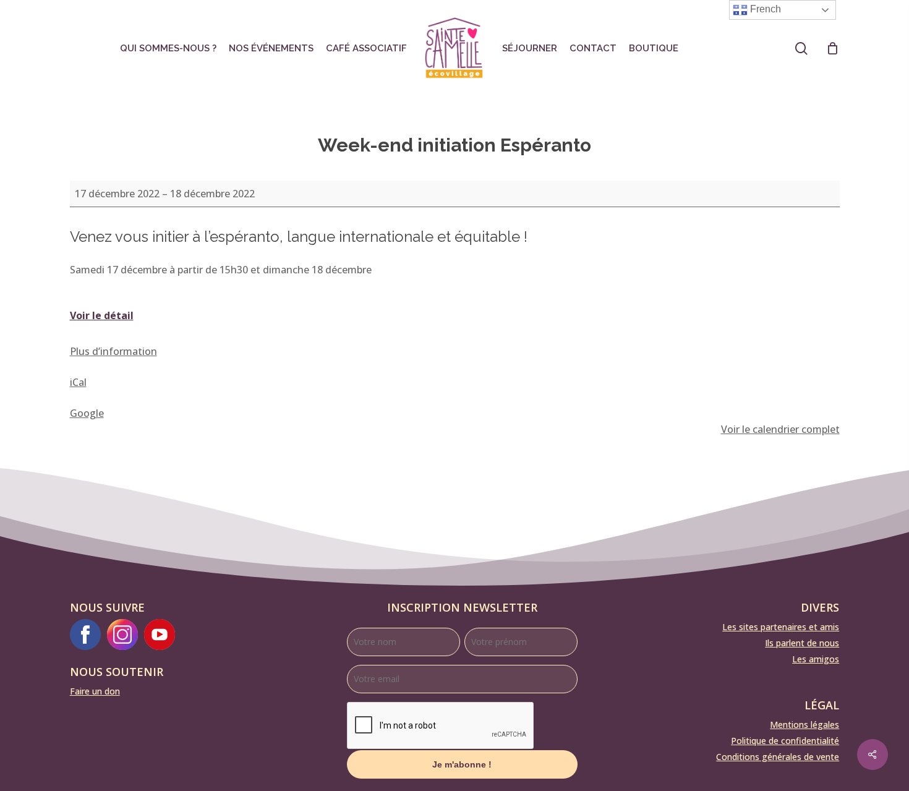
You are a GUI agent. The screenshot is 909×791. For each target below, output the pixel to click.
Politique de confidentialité (785, 740)
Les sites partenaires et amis (780, 627)
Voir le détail (102, 315)
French (764, 9)
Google (87, 413)
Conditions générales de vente (777, 757)
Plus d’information (113, 351)
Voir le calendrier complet (780, 429)
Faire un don (95, 691)
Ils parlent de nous (802, 643)
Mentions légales (804, 724)
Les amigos (815, 659)
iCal (78, 382)
